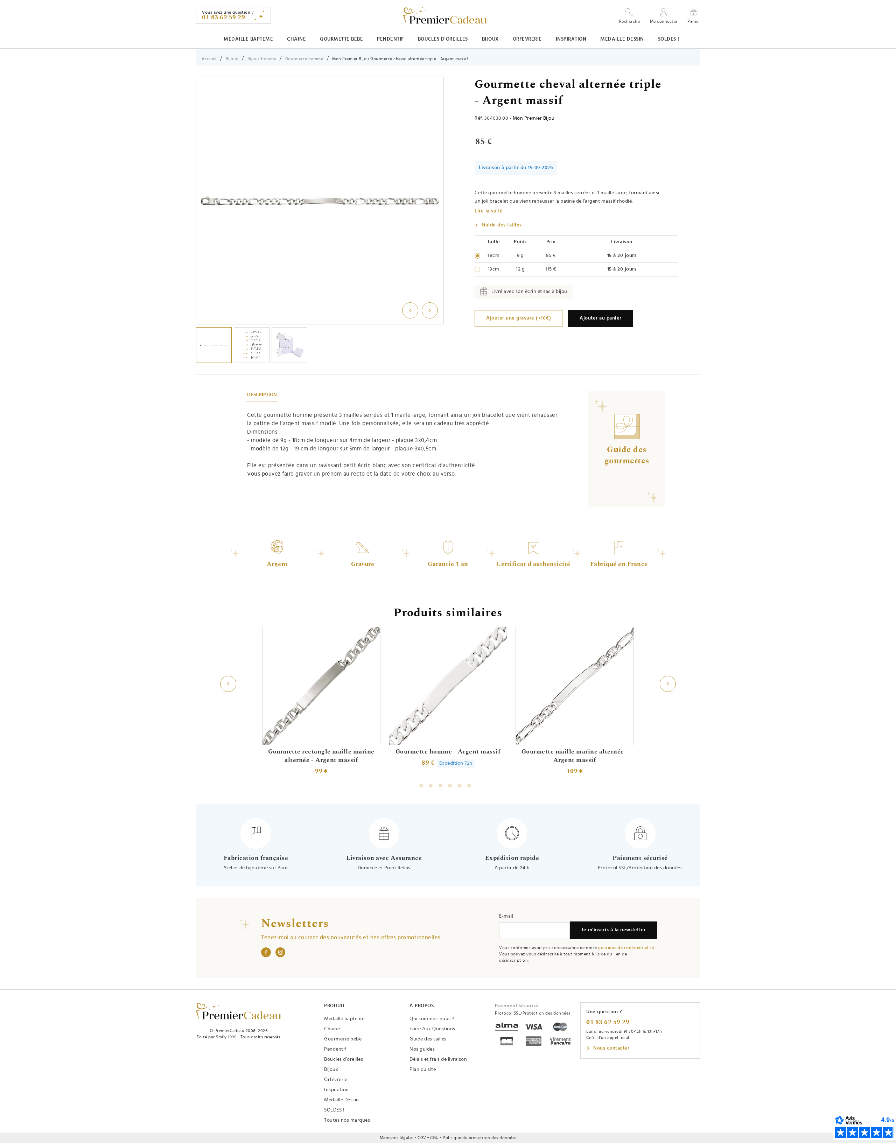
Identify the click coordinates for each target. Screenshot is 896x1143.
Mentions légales (397, 1138)
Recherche (629, 21)
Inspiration (571, 39)
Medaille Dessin (622, 39)
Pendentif (390, 39)
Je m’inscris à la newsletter (613, 929)
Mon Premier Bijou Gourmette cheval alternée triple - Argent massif (400, 59)
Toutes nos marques (347, 1120)
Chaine (296, 39)
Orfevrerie (527, 39)
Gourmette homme (304, 59)
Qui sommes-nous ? (432, 1018)
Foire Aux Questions (432, 1028)
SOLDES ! (668, 39)
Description (262, 394)
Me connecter (664, 21)
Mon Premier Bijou (534, 118)
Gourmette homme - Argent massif (448, 752)
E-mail (506, 916)
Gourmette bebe (341, 39)
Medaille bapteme (248, 39)
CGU (434, 1138)
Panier (693, 21)
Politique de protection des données (480, 1138)
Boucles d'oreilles (443, 39)
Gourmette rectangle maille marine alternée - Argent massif (321, 756)
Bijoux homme (261, 59)
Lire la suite (489, 211)
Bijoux (490, 39)
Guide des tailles (502, 225)
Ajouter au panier (601, 318)
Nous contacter (611, 1048)
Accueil (209, 59)
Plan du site (423, 1069)
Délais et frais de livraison (438, 1059)
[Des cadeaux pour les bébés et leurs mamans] (238, 1010)
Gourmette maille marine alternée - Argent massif (575, 756)
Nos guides (422, 1049)
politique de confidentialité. (626, 948)
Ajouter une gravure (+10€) (518, 318)
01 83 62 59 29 (607, 1022)
